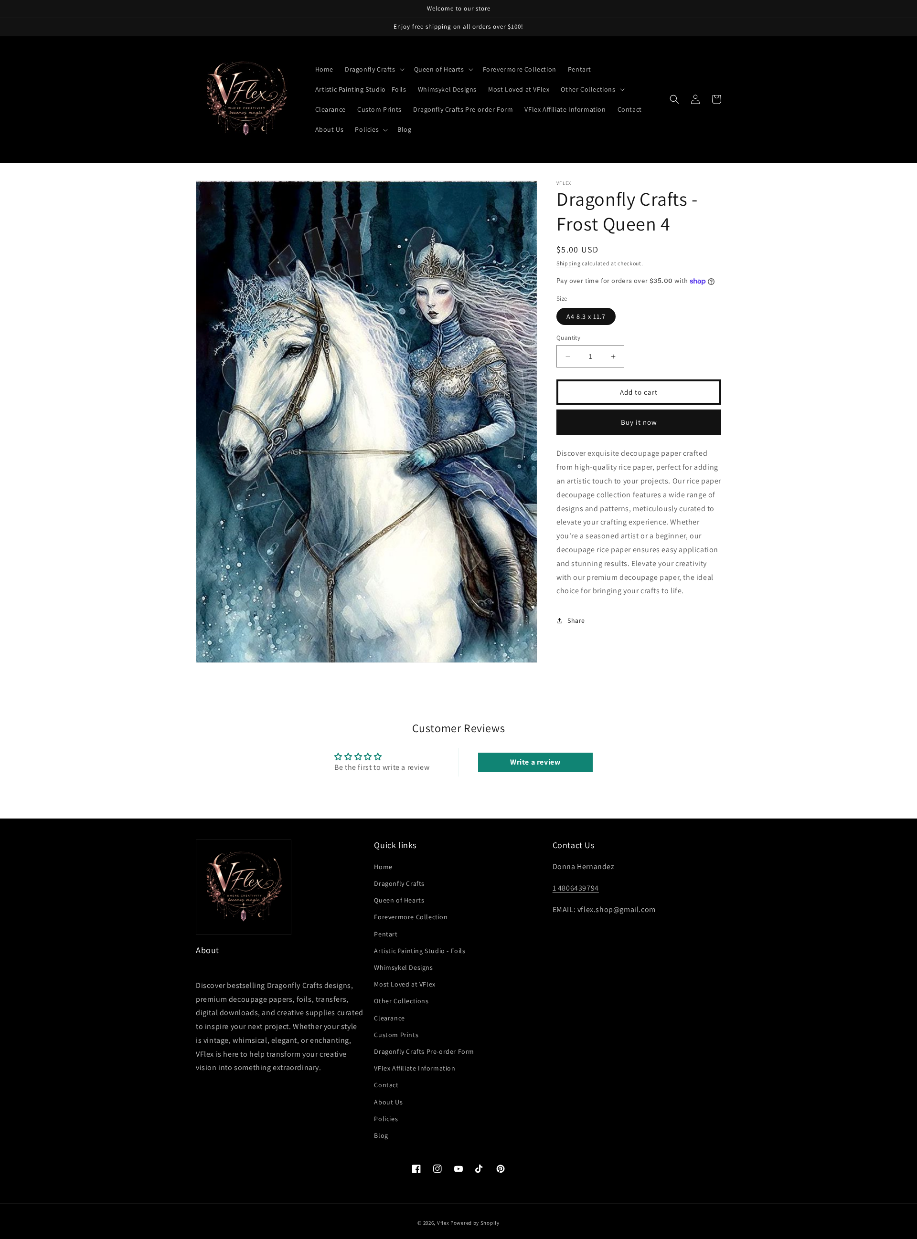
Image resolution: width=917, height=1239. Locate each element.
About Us (388, 1102)
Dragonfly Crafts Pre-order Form (424, 1051)
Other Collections (401, 1001)
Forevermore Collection (411, 917)
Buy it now (639, 422)
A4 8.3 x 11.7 (586, 316)
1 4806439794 (576, 888)
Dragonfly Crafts (399, 883)
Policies (386, 1118)
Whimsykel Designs (403, 967)
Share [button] (576, 620)
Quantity (568, 338)
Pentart (385, 934)
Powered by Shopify (475, 1222)
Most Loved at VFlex (404, 984)
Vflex (443, 1222)
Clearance (389, 1018)
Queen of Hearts (399, 900)
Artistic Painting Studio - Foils (419, 950)
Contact (386, 1085)
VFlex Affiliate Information (414, 1068)
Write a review (535, 762)
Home (383, 866)
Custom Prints (396, 1034)
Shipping (568, 263)
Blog (381, 1135)
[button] (373, 69)
